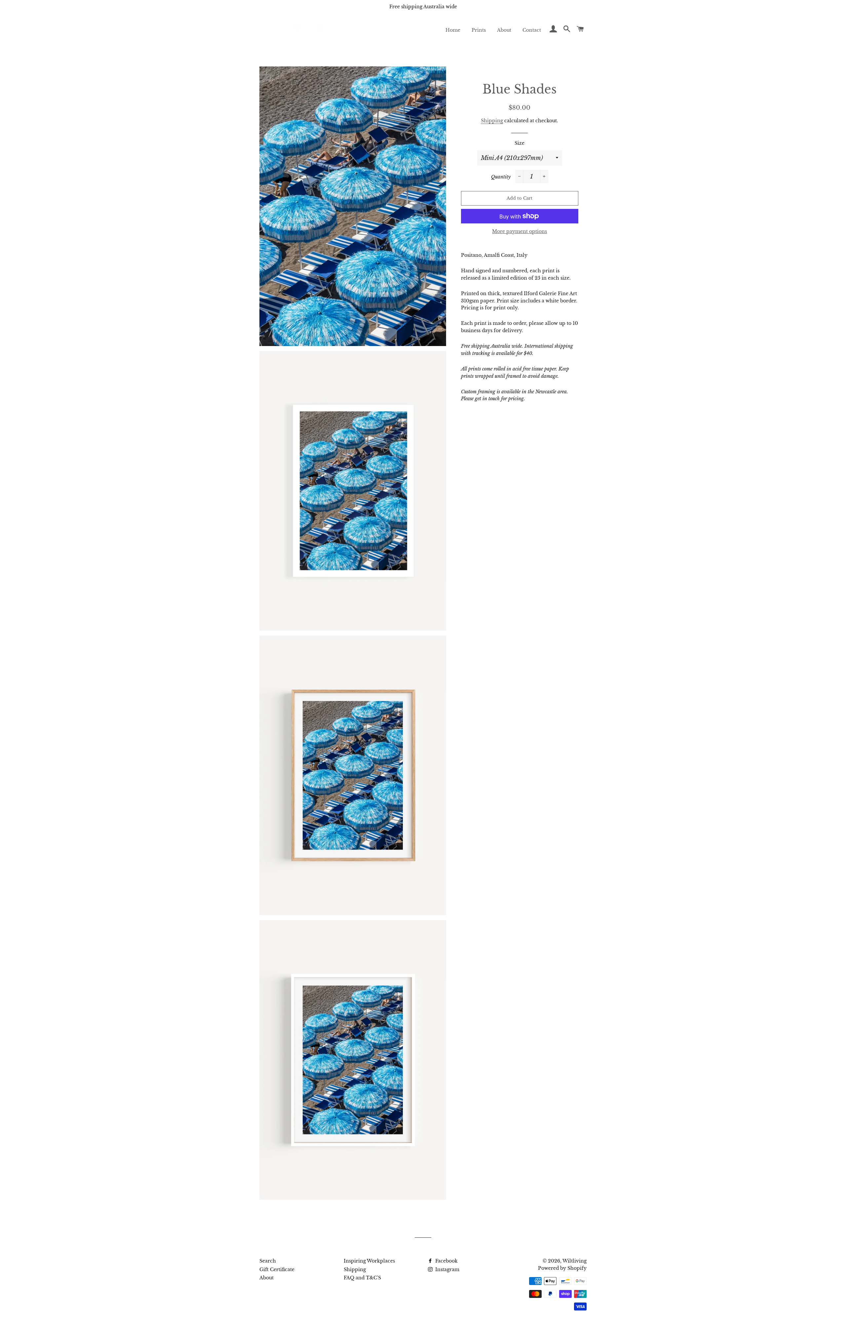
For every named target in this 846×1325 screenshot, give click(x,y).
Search (267, 1261)
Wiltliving (574, 1261)
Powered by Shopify (562, 1268)
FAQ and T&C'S (362, 1278)
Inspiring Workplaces (369, 1261)
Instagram (446, 1269)
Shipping (492, 121)
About (504, 30)
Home (452, 30)
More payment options (519, 231)
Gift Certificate (276, 1269)
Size (519, 143)
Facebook (446, 1261)
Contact (531, 30)
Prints (479, 30)
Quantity (501, 177)
